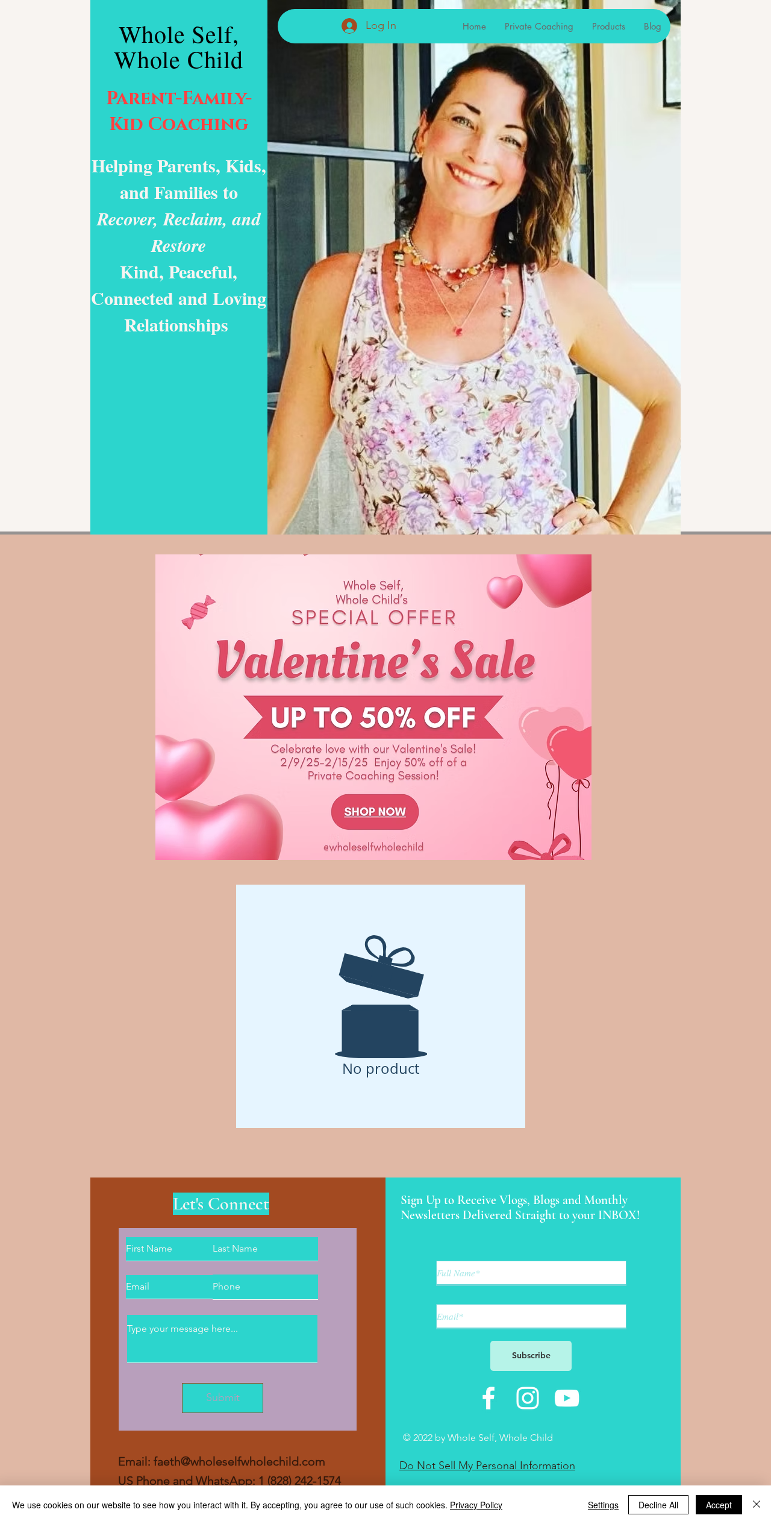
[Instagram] (528, 1398)
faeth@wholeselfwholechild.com (239, 1461)
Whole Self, (179, 33)
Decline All (658, 1505)
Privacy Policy (476, 1505)
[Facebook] (488, 1398)
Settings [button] (603, 1505)
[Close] (756, 1504)
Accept (719, 1505)
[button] (373, 707)
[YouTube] (567, 1398)
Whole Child (178, 59)
